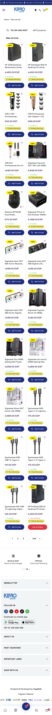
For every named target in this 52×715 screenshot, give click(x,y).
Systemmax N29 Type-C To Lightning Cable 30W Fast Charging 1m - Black (37, 409)
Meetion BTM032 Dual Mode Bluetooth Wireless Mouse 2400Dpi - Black (14, 213)
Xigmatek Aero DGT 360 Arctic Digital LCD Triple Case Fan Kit (14, 311)
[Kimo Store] (20, 10)
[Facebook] (6, 611)
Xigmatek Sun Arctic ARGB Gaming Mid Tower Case (37, 360)
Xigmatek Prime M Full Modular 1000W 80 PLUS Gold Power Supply (37, 213)
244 (34, 538)
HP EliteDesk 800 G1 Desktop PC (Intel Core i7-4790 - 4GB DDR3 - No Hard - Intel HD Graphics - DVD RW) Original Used (37, 66)
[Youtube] (17, 611)
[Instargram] (11, 611)
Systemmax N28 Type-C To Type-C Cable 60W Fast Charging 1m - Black (37, 458)
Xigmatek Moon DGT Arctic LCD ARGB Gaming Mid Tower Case (14, 409)
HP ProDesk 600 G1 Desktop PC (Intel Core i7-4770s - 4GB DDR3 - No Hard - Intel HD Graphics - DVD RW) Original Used (37, 507)
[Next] (39, 538)
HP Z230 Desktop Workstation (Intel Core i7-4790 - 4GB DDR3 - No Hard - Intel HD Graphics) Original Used (14, 66)
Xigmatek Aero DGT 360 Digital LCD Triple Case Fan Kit (37, 262)
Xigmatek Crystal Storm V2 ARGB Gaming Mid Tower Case (36, 311)
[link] (21, 44)
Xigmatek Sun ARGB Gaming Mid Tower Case (14, 360)
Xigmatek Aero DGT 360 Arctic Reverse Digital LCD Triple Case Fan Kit (14, 262)
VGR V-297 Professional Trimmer (11, 115)
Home (6, 19)
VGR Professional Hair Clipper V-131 (36, 115)
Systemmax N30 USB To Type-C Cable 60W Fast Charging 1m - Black (14, 458)
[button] (22, 569)
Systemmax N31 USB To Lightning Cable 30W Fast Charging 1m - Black (14, 507)
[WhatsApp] (27, 611)
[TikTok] (22, 611)
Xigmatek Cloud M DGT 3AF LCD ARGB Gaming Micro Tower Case (37, 164)
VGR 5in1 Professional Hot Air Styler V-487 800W (14, 164)
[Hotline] (40, 10)
